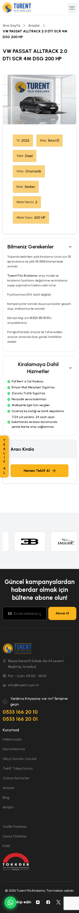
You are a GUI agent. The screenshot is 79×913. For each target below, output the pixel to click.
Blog (6, 797)
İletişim (8, 807)
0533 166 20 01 (20, 719)
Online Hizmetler (16, 778)
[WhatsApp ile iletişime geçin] (10, 902)
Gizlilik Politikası (14, 826)
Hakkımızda (12, 739)
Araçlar (34, 25)
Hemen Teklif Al (37, 471)
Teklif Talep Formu (18, 768)
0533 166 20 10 (20, 712)
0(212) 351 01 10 (39, 318)
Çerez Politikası (14, 836)
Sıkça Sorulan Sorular (20, 759)
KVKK (6, 846)
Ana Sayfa (11, 25)
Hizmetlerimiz (14, 749)
